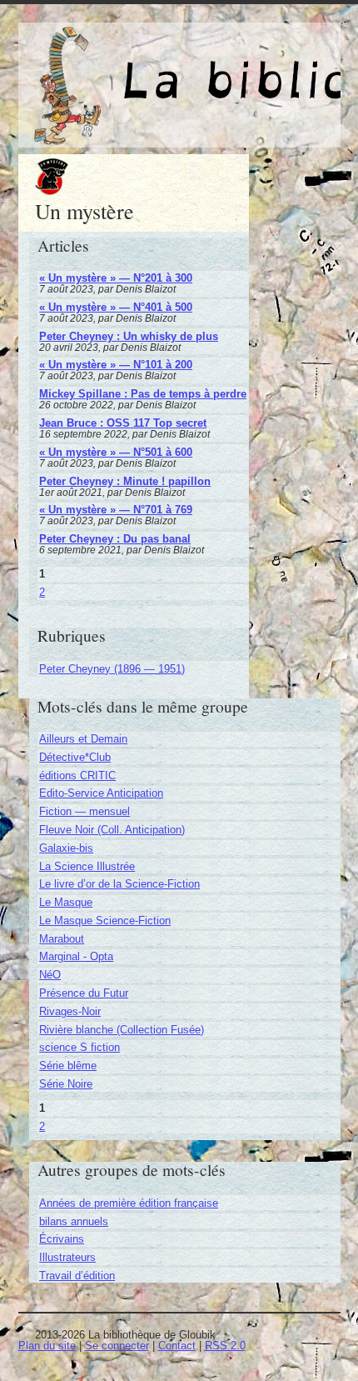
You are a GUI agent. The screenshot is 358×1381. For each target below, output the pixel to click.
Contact (177, 1345)
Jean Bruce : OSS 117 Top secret (122, 423)
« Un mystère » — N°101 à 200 (115, 364)
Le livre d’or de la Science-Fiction (119, 884)
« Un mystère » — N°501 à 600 (115, 452)
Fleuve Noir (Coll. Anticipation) (112, 829)
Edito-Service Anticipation (101, 793)
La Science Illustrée (87, 866)
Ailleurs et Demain (83, 739)
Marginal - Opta (76, 956)
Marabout (61, 939)
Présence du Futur (83, 993)
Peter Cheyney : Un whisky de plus (128, 336)
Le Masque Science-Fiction (105, 920)
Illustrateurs (67, 1257)
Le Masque (65, 902)
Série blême (68, 1065)
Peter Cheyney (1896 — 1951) (112, 669)
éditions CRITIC (77, 775)
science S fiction (79, 1047)
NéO (50, 974)
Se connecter (117, 1345)
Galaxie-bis (66, 848)
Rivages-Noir (70, 1011)
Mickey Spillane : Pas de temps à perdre (142, 394)
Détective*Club (75, 757)
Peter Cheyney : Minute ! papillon (125, 481)
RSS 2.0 (225, 1345)
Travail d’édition (77, 1275)
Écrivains (61, 1239)
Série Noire (65, 1084)
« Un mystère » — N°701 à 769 (115, 509)
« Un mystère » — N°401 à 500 (115, 307)
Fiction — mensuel (84, 811)
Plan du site (47, 1345)
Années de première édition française (128, 1203)
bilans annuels (73, 1221)
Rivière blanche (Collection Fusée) (121, 1029)
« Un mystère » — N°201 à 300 (115, 278)
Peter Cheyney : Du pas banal (115, 539)
